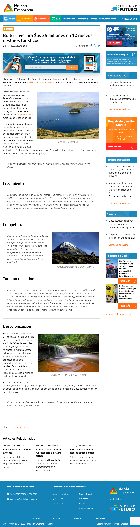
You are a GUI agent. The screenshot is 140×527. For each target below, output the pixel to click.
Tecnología (36, 518)
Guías (58, 19)
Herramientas (43, 19)
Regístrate (114, 146)
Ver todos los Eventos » (120, 245)
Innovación (57, 518)
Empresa (17, 427)
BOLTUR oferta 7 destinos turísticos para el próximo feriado (48, 452)
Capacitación (27, 19)
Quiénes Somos (59, 498)
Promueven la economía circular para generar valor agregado (121, 85)
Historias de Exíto (86, 508)
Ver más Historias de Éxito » (119, 314)
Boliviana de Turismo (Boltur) (41, 82)
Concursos (83, 498)
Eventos (94, 19)
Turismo (26, 427)
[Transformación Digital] (121, 58)
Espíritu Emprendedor (107, 19)
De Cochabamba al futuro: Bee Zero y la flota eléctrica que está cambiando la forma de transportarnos (127, 292)
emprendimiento (25, 114)
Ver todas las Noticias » (120, 109)
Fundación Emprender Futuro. (39, 523)
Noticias (12, 19)
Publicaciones (83, 19)
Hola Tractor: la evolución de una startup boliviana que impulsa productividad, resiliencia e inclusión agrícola (126, 268)
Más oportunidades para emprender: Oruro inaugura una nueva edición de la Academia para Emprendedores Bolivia (121, 190)
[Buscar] (136, 19)
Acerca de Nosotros (60, 494)
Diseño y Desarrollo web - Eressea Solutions (117, 523)
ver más (125, 281)
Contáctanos (58, 503)
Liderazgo (78, 518)
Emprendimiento (69, 19)
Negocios (8, 28)
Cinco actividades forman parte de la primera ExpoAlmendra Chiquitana (121, 224)
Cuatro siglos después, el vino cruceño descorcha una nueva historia (122, 99)
